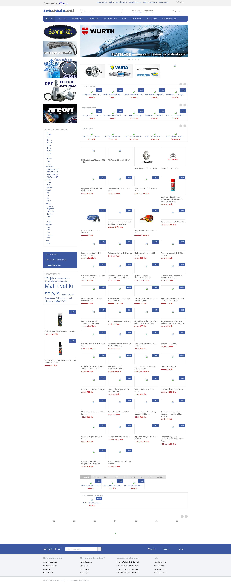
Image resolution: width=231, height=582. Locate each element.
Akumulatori (77, 19)
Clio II (49, 216)
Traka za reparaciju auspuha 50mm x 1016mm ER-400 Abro (118, 277)
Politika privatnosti (160, 573)
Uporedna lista (48, 573)
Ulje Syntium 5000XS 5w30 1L (112, 485)
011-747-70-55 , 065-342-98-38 (127, 573)
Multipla (50, 143)
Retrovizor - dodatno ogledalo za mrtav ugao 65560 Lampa (93, 277)
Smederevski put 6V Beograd (127, 569)
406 (48, 232)
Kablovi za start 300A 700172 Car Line (145, 231)
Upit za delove (102, 2)
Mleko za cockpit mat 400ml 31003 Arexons (133, 95)
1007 (48, 238)
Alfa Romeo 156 (52, 172)
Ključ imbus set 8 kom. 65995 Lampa (144, 254)
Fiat (47, 132)
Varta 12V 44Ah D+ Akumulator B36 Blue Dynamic (92, 136)
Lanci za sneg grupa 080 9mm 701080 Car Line (144, 367)
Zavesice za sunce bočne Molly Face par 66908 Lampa (145, 413)
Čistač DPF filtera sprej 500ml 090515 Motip (60, 331)
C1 (48, 193)
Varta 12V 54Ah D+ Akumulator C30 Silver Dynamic (154, 136)
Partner (49, 235)
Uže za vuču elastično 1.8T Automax (90, 231)
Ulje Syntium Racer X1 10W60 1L (134, 485)
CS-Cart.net (85, 580)
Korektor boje (63, 281)
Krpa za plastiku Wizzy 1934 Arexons (175, 95)
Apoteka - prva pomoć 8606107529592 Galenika (143, 277)
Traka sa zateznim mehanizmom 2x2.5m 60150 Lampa (119, 345)
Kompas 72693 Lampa (169, 344)
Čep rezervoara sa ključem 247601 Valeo (93, 345)
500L (48, 161)
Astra (49, 222)
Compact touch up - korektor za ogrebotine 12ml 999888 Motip (60, 361)
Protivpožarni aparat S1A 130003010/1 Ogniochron (90, 322)
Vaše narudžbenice (50, 565)
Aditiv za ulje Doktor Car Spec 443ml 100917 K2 (91, 299)
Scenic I (49, 214)
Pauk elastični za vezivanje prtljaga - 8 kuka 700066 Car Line (93, 367)
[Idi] (99, 549)
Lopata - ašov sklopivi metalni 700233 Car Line (118, 390)
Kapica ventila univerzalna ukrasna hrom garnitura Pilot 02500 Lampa (171, 414)
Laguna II (50, 211)
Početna (49, 19)
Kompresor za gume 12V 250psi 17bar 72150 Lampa (119, 299)
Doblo (49, 153)
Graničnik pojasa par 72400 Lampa (120, 321)
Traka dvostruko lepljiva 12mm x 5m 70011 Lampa (146, 299)
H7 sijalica (50, 278)
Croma (49, 140)
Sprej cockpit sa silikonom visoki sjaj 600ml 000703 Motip (172, 299)
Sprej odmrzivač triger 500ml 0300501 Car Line (91, 190)
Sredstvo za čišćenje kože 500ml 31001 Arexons (154, 95)
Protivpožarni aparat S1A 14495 (119, 437)
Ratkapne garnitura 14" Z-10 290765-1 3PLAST (91, 254)
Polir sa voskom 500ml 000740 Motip (112, 115)
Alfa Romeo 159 (52, 174)
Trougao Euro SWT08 (168, 366)
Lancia (48, 180)
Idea (48, 156)
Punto (49, 135)
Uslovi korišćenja (160, 569)
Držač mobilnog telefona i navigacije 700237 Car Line (90, 462)
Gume (124, 19)
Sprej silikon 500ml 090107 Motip (154, 115)
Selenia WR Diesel (67, 295)
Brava (49, 148)
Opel (47, 219)
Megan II (50, 206)
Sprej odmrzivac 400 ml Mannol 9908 (119, 190)
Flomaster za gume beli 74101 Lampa (91, 438)
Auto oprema (137, 19)
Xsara (49, 201)
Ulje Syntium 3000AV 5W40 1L (91, 485)
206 (48, 227)
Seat (47, 240)
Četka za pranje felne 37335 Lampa (144, 390)
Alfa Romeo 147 (52, 169)
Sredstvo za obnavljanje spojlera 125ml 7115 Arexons (112, 95)
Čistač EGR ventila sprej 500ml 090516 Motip (133, 115)
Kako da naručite (63, 278)
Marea (49, 150)
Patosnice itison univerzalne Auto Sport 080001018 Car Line (120, 223)
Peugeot (49, 224)
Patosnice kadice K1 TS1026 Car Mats (145, 190)
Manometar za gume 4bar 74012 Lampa (92, 413)
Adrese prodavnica (150, 2)
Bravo (49, 145)
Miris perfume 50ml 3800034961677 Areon (116, 367)
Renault (48, 203)
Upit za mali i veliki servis (118, 2)
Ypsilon (49, 187)
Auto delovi (62, 19)
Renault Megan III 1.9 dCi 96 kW (145, 168)
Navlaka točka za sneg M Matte (172, 389)
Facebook (166, 549)
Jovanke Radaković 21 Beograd (128, 562)
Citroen (48, 190)
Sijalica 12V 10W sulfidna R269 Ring (92, 503)
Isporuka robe (159, 565)
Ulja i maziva (93, 19)
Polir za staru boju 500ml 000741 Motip (175, 115)
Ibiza (48, 243)
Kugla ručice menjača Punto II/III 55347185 (145, 438)
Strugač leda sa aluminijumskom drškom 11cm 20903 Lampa (145, 322)
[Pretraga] (121, 10)
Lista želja (46, 569)
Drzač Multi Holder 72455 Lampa (93, 389)
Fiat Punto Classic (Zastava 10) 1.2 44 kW (93, 161)
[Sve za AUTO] (58, 10)
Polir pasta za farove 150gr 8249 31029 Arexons (92, 95)
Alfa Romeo (50, 166)
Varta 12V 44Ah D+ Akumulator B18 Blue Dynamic (112, 136)
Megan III (50, 209)
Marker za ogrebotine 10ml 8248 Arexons (119, 462)
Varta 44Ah (60, 300)
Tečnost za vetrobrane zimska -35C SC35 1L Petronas (171, 277)
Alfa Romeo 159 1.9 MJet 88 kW (119, 160)
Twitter (181, 549)
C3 (48, 195)
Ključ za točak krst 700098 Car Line (173, 222)
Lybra (49, 182)
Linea (49, 164)
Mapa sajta (84, 573)
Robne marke (163, 2)
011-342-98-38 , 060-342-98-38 (127, 565)
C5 (48, 198)
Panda (49, 158)
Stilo (48, 137)
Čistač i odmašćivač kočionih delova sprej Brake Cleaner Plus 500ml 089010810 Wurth (172, 199)
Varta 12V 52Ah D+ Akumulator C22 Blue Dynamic (133, 136)
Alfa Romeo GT (52, 177)
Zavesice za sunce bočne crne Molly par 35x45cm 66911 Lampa (172, 322)
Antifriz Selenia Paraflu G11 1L (118, 412)
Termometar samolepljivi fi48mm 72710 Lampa (173, 254)
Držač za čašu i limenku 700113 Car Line (145, 345)
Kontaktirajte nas (135, 2)
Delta (49, 185)
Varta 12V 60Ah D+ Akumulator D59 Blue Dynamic (175, 136)
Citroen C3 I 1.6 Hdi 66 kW (170, 168)
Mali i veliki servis (110, 19)
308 (48, 230)
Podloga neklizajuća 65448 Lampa (120, 253)
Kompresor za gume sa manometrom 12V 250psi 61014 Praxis (172, 439)
